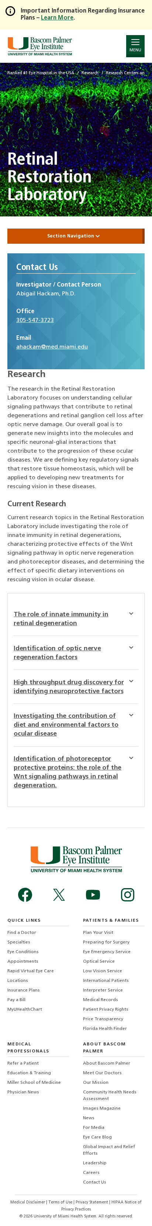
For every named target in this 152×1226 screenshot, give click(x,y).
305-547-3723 (35, 320)
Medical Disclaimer (28, 1203)
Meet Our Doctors (102, 1073)
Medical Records (100, 1000)
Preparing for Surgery (106, 942)
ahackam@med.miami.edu (52, 347)
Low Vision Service (102, 971)
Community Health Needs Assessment (110, 1095)
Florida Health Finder (105, 1029)
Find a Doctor (21, 933)
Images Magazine (102, 1108)
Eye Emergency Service (107, 952)
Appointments (22, 961)
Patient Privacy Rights (105, 1009)
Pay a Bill (16, 1000)
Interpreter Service (103, 990)
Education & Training (29, 1073)
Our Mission (95, 1083)
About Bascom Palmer (106, 1063)
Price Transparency (103, 1019)
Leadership (95, 1163)
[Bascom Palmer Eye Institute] (39, 46)
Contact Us (94, 1182)
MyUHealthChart (24, 1009)
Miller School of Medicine (34, 1083)
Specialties (18, 942)
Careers (91, 1173)
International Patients (106, 981)
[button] (133, 613)
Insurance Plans (23, 990)
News (88, 1118)
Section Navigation (71, 236)
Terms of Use (60, 1203)
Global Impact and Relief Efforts (109, 1150)
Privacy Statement (92, 1203)
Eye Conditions (23, 952)
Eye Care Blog (97, 1137)
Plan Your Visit (98, 933)
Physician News (23, 1092)
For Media (93, 1128)
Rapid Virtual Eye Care (30, 971)
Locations (17, 981)
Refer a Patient (23, 1063)
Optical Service (99, 961)
